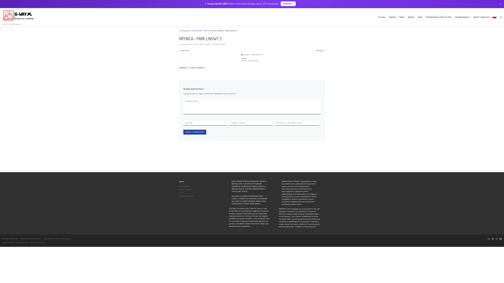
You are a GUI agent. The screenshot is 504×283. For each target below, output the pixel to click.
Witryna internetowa (289, 123)
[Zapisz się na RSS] (489, 239)
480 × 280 (193, 44)
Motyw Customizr (38, 242)
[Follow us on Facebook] (493, 239)
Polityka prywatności (186, 196)
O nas (181, 193)
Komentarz (191, 101)
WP (12, 242)
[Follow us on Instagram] (497, 239)
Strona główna (184, 31)
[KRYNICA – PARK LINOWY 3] (252, 54)
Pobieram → (288, 3)
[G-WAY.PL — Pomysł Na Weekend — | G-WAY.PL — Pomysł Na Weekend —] (18, 15)
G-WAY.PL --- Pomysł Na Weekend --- (25, 239)
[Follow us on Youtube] (500, 239)
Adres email (238, 123)
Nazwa (188, 123)
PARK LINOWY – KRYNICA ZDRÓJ (204, 31)
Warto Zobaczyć (185, 189)
